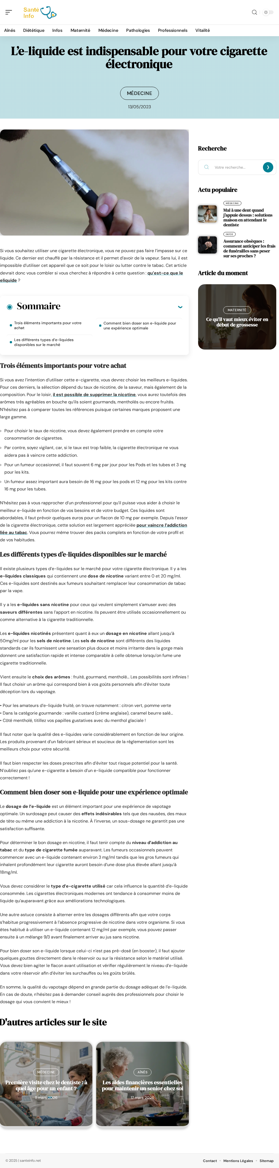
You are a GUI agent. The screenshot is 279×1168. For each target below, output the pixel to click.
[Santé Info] (39, 12)
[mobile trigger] (10, 12)
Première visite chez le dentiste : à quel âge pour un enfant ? (46, 1085)
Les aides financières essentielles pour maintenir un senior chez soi (142, 1085)
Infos (229, 234)
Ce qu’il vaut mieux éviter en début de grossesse (237, 322)
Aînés (143, 1072)
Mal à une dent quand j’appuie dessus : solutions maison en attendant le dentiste (247, 217)
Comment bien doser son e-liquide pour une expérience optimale (140, 325)
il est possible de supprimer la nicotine (94, 394)
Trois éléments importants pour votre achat (47, 325)
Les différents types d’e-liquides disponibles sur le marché (44, 342)
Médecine (139, 93)
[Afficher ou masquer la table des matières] (121, 307)
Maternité (237, 310)
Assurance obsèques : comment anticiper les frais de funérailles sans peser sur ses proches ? (249, 248)
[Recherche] (254, 12)
